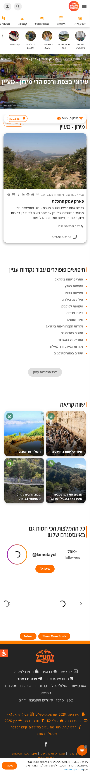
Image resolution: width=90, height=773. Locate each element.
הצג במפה (15, 118)
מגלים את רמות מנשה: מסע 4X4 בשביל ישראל (66, 496)
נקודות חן (41, 685)
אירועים (25, 685)
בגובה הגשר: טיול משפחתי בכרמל (29, 496)
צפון (70, 700)
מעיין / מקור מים (75, 195)
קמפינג (45, 692)
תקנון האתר (75, 753)
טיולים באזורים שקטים (68, 353)
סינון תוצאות (68, 118)
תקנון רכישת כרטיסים (53, 753)
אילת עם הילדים (72, 299)
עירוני (42, 195)
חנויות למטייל (24, 671)
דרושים (47, 671)
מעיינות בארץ (74, 286)
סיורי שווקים (75, 319)
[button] (86, 6)
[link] (45, 744)
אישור (9, 766)
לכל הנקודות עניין (45, 372)
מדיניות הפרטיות (73, 769)
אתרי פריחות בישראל (69, 279)
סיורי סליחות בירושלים (67, 451)
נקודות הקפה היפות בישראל (64, 326)
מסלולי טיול (60, 685)
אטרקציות (79, 685)
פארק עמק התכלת (68, 201)
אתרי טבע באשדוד (70, 339)
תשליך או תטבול (30, 451)
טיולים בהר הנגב (72, 333)
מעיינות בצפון (73, 293)
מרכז (60, 700)
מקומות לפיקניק (72, 306)
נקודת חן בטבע (55, 195)
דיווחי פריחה (74, 313)
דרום (22, 700)
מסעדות (11, 685)
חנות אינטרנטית (57, 678)
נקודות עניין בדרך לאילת (66, 346)
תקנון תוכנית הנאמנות (24, 753)
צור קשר (66, 671)
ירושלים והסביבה (41, 700)
